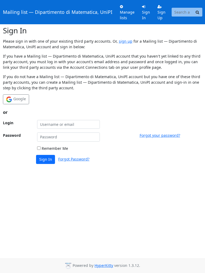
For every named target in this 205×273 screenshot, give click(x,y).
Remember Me (54, 148)
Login (8, 122)
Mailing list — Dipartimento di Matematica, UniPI (57, 12)
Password (12, 135)
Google (19, 98)
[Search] (197, 12)
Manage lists (127, 15)
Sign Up (161, 15)
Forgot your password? (160, 135)
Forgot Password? (73, 159)
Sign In (146, 15)
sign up (125, 41)
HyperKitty (103, 265)
